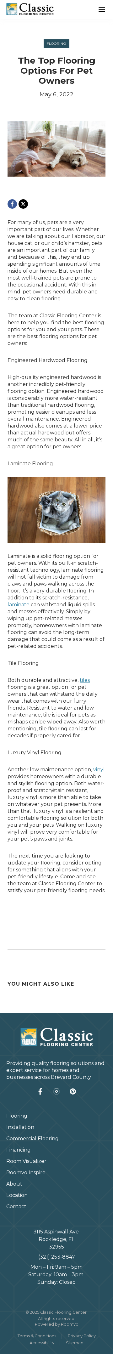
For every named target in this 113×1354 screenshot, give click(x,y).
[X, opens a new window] (23, 204)
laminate (19, 605)
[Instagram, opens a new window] (56, 1091)
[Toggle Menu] (101, 9)
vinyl (99, 770)
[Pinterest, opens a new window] (73, 1091)
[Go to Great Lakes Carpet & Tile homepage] (56, 1037)
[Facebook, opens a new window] (12, 204)
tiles (85, 680)
